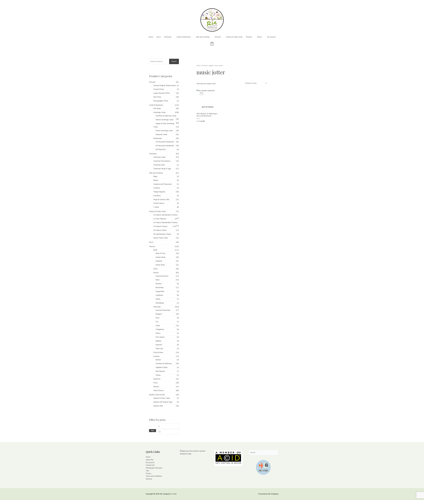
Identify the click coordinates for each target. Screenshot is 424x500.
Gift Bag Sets (161, 149)
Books (155, 180)
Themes (249, 37)
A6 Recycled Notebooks (165, 146)
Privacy (148, 473)
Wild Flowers (158, 390)
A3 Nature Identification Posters (165, 222)
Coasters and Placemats (162, 184)
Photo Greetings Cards (164, 131)
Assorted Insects (162, 276)
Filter (152, 430)
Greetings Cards (159, 112)
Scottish (156, 356)
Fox (157, 322)
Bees (158, 280)
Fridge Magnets (159, 192)
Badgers (159, 314)
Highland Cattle (162, 367)
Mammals (157, 307)
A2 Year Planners (159, 219)
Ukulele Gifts (158, 406)
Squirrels (159, 345)
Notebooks (157, 138)
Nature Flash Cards (160, 238)
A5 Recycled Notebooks (165, 142)
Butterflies (160, 287)
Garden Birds (160, 257)
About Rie (149, 460)
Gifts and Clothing (202, 37)
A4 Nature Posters (160, 226)
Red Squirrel (160, 371)
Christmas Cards (159, 157)
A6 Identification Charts (162, 234)
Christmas (167, 37)
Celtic (155, 269)
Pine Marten (160, 337)
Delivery (149, 479)
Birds (155, 250)
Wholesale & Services (154, 468)
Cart (147, 471)
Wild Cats (159, 348)
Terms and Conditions (154, 476)
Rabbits (158, 341)
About (259, 37)
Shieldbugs (160, 303)
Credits (174, 494)
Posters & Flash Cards (234, 37)
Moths (158, 299)
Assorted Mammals (163, 310)
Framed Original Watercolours (164, 85)
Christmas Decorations (161, 161)
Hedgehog (160, 329)
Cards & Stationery (184, 37)
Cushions (156, 188)
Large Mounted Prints (161, 93)
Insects (156, 273)
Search (174, 61)
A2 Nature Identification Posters (165, 215)
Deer (157, 318)
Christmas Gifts (159, 165)
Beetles (159, 284)
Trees (155, 383)
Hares (158, 325)
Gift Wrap (157, 108)
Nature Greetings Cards (164, 120)
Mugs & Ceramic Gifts (161, 199)
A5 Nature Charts (160, 230)
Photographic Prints (160, 101)
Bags (155, 176)
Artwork (218, 37)
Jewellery (157, 196)
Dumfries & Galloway (164, 363)
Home (150, 37)
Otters (158, 333)
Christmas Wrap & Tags (162, 169)
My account (271, 37)
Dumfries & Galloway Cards (166, 116)
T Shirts (156, 207)
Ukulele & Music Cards (161, 398)
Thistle (158, 375)
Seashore (156, 379)
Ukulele (156, 387)
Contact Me (150, 465)
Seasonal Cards (161, 134)
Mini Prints (157, 97)
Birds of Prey (160, 253)
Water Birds (160, 265)
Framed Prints (158, 89)
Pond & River (158, 352)
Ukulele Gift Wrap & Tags (162, 402)
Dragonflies (160, 291)
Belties (158, 360)
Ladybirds (159, 295)
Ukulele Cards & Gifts (157, 395)
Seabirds (159, 261)
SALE (158, 37)
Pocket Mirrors (158, 203)
